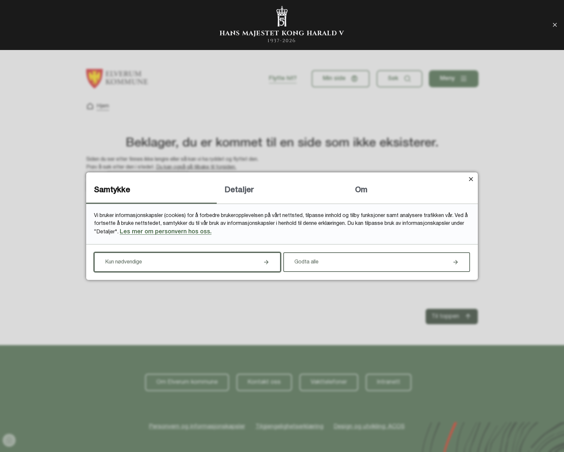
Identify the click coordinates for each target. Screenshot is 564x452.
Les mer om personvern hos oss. (166, 231)
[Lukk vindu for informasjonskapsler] (471, 179)
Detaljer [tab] (239, 190)
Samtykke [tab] (112, 190)
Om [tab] (361, 190)
